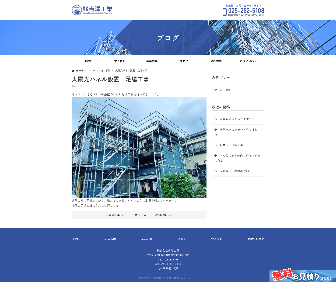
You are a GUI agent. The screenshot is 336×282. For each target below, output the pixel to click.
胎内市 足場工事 (231, 145)
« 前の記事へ (114, 215)
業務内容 (152, 61)
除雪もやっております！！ (237, 119)
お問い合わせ (248, 61)
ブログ (184, 61)
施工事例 (105, 70)
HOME (88, 61)
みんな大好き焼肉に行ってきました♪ (237, 158)
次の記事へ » (164, 215)
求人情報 (119, 61)
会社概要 (216, 61)
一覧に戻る (139, 215)
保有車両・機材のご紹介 (236, 171)
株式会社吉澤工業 (168, 250)
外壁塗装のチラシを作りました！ (236, 132)
